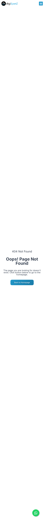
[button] (41, 3)
